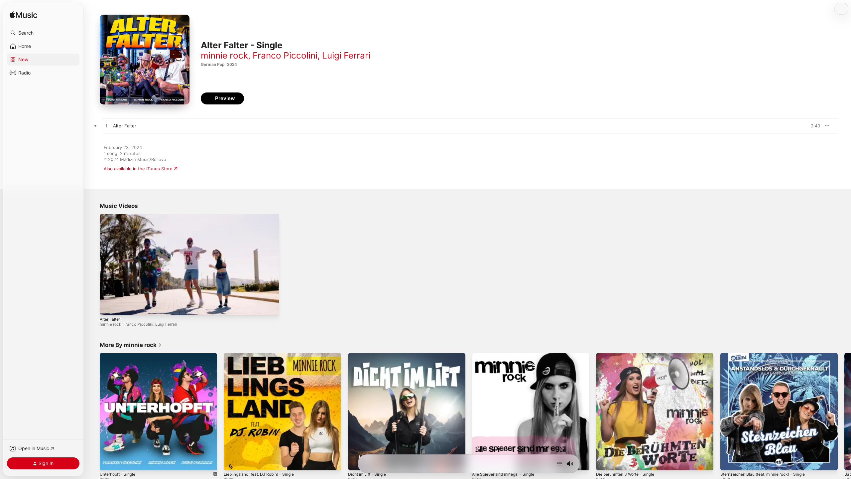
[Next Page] (844, 411)
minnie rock (224, 55)
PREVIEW (812, 126)
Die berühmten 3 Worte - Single (629, 355)
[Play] (108, 307)
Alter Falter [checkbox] (124, 125)
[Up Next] (559, 463)
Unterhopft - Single (120, 355)
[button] (43, 33)
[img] (23, 15)
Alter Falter (110, 319)
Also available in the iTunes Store (138, 168)
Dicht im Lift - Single (369, 355)
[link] (131, 345)
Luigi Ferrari (346, 55)
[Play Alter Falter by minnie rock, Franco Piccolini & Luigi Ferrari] (106, 126)
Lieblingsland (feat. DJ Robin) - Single (263, 355)
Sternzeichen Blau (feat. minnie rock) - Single (767, 355)
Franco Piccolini (285, 55)
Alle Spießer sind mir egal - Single (507, 355)
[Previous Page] (93, 411)
